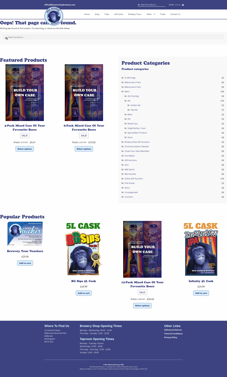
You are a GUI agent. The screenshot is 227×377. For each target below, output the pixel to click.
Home (87, 14)
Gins (127, 165)
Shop (97, 14)
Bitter (130, 114)
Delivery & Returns (173, 330)
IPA (129, 119)
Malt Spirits (130, 169)
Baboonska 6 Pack (133, 87)
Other (149, 14)
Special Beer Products (137, 132)
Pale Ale (134, 110)
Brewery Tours (134, 14)
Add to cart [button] (25, 263)
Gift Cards (118, 14)
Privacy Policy (170, 337)
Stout (130, 137)
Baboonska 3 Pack (133, 82)
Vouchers (129, 197)
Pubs (107, 14)
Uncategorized (131, 192)
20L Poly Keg (133, 96)
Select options (24, 149)
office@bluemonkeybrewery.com (59, 4)
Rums (127, 187)
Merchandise (130, 174)
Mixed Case (133, 123)
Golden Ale (135, 105)
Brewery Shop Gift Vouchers (137, 142)
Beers (127, 91)
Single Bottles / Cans (137, 128)
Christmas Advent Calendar (137, 146)
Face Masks (130, 155)
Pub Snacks (130, 183)
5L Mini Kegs (130, 77)
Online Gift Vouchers (134, 178)
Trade (162, 14)
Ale (129, 100)
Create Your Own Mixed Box (137, 151)
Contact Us (175, 14)
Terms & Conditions (173, 334)
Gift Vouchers (131, 160)
